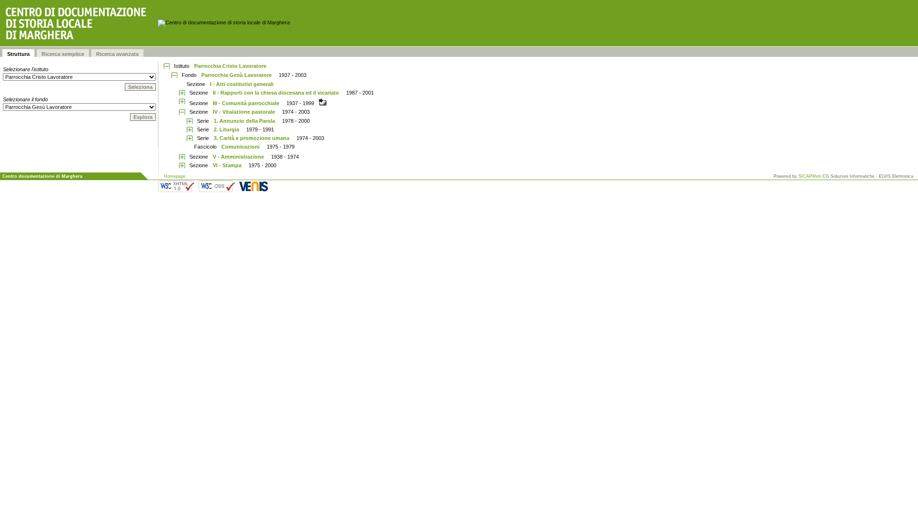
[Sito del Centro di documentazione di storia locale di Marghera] (79, 23)
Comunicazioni (240, 147)
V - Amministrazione (238, 157)
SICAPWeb (809, 176)
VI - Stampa (227, 165)
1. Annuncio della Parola (244, 121)
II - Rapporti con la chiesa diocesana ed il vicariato (276, 93)
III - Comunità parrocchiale (246, 103)
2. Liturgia (226, 129)
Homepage (175, 176)
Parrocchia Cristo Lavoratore (230, 66)
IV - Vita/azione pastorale (244, 112)
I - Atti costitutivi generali (241, 84)
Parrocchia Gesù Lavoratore (236, 75)
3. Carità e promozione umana (251, 138)
